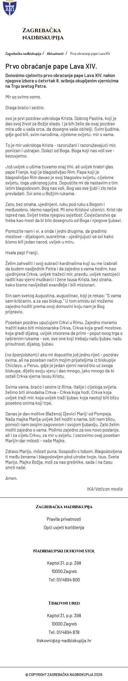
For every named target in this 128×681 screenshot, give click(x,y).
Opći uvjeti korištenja (64, 527)
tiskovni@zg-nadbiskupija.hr (64, 640)
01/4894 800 (68, 579)
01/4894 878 (68, 632)
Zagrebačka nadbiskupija (43, 33)
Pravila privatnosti (64, 519)
